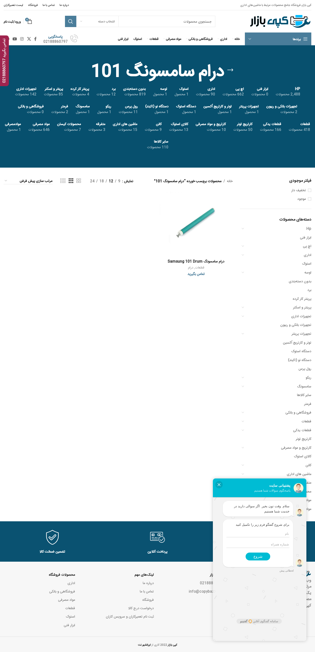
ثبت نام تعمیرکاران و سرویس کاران (130, 616)
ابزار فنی (305, 237)
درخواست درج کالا (141, 608)
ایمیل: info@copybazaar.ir (211, 591)
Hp (308, 228)
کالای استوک (302, 456)
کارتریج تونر (303, 438)
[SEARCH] (70, 21)
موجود (301, 198)
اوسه (307, 272)
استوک (306, 263)
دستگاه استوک (301, 351)
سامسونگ (304, 386)
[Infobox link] (60, 39)
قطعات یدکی (302, 430)
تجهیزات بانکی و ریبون (295, 324)
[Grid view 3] (71, 181)
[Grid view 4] (62, 181)
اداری (307, 254)
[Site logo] (279, 21)
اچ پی (307, 246)
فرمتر (307, 403)
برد (309, 289)
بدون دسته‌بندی (300, 281)
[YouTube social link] (14, 39)
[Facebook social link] (35, 39)
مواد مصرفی (66, 599)
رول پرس (305, 368)
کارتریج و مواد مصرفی (296, 447)
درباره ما (148, 583)
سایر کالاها (304, 395)
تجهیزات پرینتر (301, 333)
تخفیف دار (298, 190)
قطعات (306, 421)
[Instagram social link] (22, 39)
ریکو (308, 377)
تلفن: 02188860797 (216, 583)
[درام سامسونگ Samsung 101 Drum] (196, 224)
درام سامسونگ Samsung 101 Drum (196, 261)
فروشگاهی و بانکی (298, 412)
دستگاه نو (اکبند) (299, 360)
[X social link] (28, 39)
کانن (308, 465)
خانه (230, 181)
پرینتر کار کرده (302, 298)
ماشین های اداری (299, 474)
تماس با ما (147, 591)
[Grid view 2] (78, 181)
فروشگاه (148, 599)
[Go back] (230, 70)
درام (190, 267)
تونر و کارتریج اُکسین (297, 342)
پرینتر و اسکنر (302, 307)
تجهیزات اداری (301, 316)
